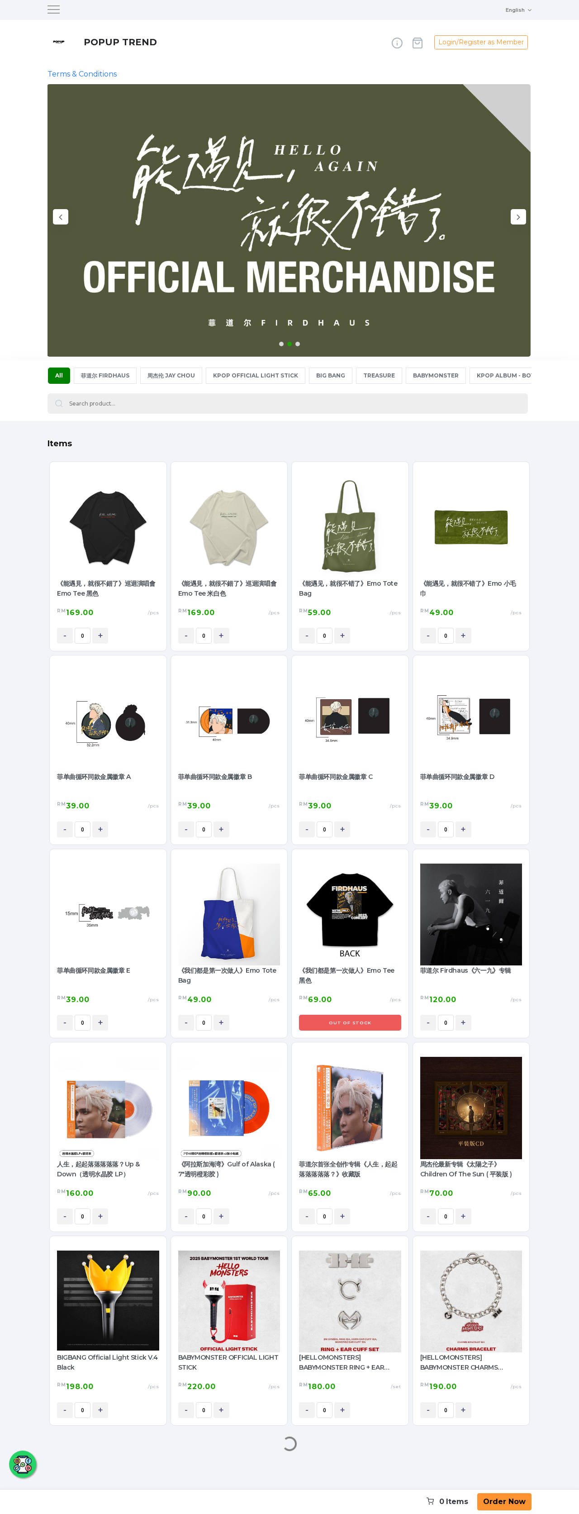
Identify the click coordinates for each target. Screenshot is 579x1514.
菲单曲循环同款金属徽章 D (457, 777)
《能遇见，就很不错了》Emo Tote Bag (348, 588)
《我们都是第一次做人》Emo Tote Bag (227, 975)
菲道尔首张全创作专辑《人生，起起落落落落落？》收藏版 (348, 1169)
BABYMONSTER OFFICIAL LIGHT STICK (228, 1362)
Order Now (504, 1501)
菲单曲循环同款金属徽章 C (336, 777)
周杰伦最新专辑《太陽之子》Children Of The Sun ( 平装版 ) (466, 1169)
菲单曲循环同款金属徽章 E (93, 970)
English (515, 10)
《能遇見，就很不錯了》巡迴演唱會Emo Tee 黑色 (106, 588)
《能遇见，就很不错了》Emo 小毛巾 (468, 588)
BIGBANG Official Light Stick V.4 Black (107, 1362)
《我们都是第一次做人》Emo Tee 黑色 (346, 975)
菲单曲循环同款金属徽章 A (94, 777)
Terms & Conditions (82, 74)
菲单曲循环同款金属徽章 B (215, 777)
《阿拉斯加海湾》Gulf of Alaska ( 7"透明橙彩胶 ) (226, 1169)
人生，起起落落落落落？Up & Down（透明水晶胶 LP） (98, 1169)
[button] (281, 344)
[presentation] (60, 218)
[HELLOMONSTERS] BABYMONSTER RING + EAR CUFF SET (341, 1362)
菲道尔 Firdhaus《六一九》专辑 (465, 970)
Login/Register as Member (481, 42)
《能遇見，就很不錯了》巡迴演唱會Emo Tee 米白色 (227, 588)
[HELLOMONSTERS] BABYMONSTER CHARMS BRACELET (459, 1362)
